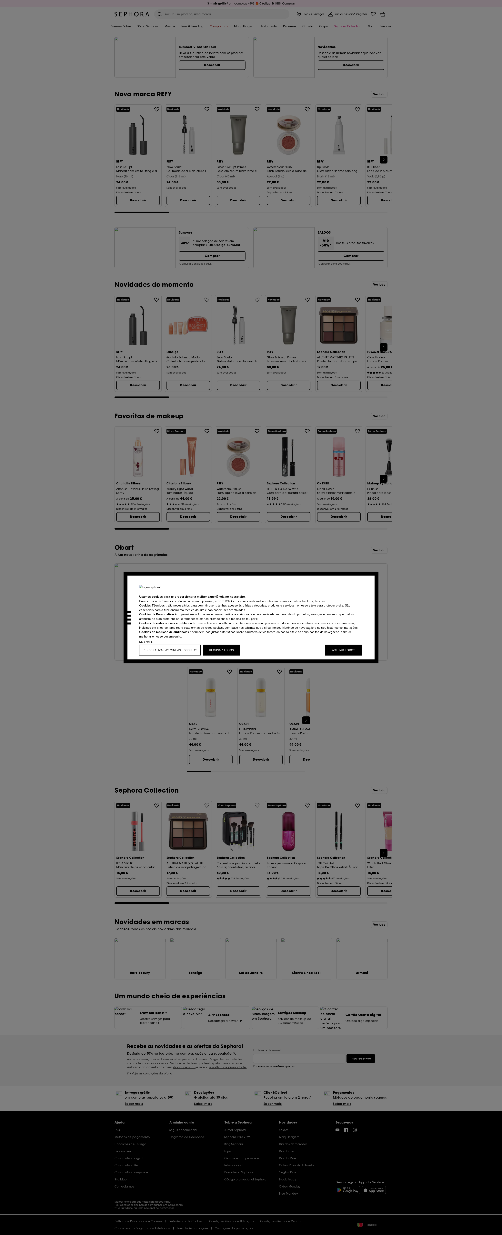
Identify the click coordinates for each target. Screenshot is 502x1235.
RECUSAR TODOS (221, 650)
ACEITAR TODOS (343, 650)
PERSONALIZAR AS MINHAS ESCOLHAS (170, 650)
